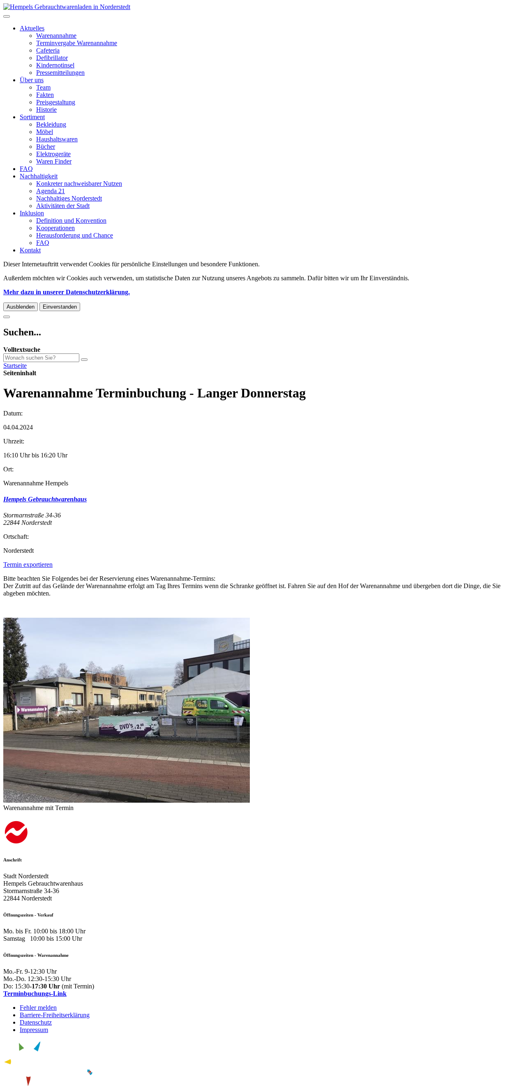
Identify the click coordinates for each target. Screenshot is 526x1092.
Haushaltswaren (57, 139)
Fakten (45, 94)
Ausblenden (21, 307)
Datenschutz (36, 1022)
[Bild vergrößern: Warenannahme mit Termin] (126, 800)
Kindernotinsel (55, 65)
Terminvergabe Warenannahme (76, 42)
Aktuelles (32, 28)
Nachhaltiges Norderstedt (69, 198)
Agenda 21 (50, 190)
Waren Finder (54, 161)
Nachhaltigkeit (39, 176)
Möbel (44, 131)
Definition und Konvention (71, 220)
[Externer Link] (263, 833)
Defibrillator (52, 57)
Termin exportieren (28, 564)
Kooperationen (55, 227)
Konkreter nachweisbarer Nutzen (79, 183)
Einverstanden (60, 307)
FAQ (26, 168)
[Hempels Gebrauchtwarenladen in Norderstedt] (66, 6)
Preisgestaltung (55, 102)
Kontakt (30, 250)
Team (43, 87)
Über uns (32, 79)
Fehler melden (38, 1007)
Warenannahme (56, 35)
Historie (46, 109)
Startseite (15, 365)
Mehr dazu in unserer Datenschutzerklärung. (66, 292)
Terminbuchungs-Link (35, 993)
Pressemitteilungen (60, 72)
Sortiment (32, 116)
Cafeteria (48, 50)
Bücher (45, 146)
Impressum (34, 1029)
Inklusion (32, 213)
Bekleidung (51, 124)
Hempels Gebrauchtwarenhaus (45, 499)
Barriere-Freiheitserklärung (55, 1014)
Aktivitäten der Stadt (63, 205)
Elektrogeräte (53, 153)
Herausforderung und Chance (74, 235)
